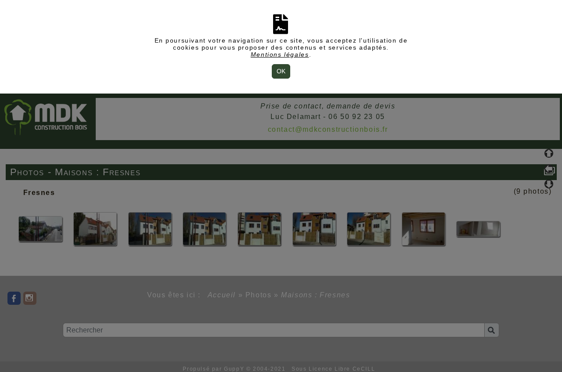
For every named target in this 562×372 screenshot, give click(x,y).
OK (281, 71)
